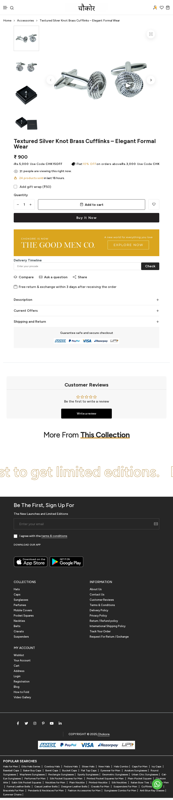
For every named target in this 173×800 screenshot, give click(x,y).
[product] (151, 34)
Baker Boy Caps (32, 770)
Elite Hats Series (31, 766)
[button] (5, 7)
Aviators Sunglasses (135, 770)
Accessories (25, 20)
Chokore (103, 734)
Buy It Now (86, 218)
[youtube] (51, 723)
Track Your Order (100, 631)
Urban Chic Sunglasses (145, 774)
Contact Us (97, 594)
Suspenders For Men (126, 786)
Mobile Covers (23, 610)
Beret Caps (52, 770)
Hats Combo (121, 766)
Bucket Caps (69, 770)
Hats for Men (10, 766)
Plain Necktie (77, 782)
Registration (22, 681)
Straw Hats (88, 766)
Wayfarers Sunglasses (32, 774)
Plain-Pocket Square (140, 778)
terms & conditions (54, 536)
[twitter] (26, 723)
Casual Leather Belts (46, 786)
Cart (16, 665)
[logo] (86, 7)
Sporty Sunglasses (88, 774)
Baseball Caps (11, 770)
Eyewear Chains (12, 794)
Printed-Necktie (98, 782)
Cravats (19, 631)
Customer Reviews (102, 599)
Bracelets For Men (13, 790)
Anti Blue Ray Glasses (152, 790)
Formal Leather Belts (19, 786)
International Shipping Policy (108, 626)
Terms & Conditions (102, 605)
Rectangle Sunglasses (61, 774)
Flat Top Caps (89, 770)
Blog (16, 686)
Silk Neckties (119, 782)
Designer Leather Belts (74, 786)
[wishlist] (162, 7)
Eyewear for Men (111, 770)
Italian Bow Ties (140, 782)
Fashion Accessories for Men (84, 790)
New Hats (104, 766)
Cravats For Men (100, 786)
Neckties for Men (55, 782)
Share (82, 277)
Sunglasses (21, 599)
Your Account (22, 660)
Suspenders (21, 636)
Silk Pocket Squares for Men (66, 778)
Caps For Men (140, 766)
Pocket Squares (24, 615)
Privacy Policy (98, 615)
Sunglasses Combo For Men (120, 790)
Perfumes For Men (35, 778)
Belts (17, 626)
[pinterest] (43, 723)
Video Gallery (22, 697)
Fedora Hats (71, 766)
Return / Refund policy (104, 620)
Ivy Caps (157, 766)
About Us (96, 589)
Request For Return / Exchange (109, 636)
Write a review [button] (86, 413)
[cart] (168, 7)
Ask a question (56, 277)
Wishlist (19, 655)
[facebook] (18, 723)
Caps (17, 594)
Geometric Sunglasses (115, 774)
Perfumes (20, 605)
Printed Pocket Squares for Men (105, 778)
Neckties (19, 620)
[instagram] (35, 723)
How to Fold (21, 692)
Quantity (21, 195)
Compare (26, 277)
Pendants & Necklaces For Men (46, 790)
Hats (17, 589)
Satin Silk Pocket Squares (27, 782)
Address (19, 671)
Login (17, 676)
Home (7, 20)
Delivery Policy (99, 610)
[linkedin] (60, 723)
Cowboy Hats (52, 766)
